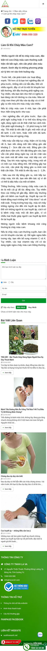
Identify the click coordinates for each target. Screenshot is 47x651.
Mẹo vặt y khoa (20, 11)
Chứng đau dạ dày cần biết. (12, 476)
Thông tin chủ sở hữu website (15, 603)
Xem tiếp (7, 372)
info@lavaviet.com (12, 580)
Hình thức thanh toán (12, 608)
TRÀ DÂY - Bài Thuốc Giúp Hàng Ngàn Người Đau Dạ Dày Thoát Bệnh (22, 358)
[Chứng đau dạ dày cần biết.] (23, 453)
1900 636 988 (9, 576)
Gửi (23, 301)
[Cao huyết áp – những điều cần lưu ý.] (23, 511)
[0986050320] (30, 21)
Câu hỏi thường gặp (12, 613)
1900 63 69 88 (37, 648)
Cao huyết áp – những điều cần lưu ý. (16, 531)
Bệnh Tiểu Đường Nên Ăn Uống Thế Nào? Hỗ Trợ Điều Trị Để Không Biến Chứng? (22, 410)
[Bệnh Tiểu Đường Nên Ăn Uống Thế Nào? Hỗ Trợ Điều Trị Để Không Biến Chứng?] (23, 392)
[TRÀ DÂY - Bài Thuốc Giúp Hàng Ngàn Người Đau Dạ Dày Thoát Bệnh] (23, 339)
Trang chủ (7, 11)
